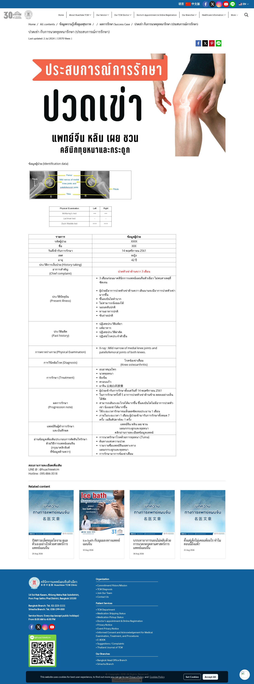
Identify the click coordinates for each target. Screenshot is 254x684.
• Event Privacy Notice (107, 628)
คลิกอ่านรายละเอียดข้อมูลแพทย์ (134, 432)
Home (61, 14)
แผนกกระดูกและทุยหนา (134, 428)
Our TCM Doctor (122, 14)
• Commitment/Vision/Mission (111, 585)
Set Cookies (192, 676)
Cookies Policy (157, 676)
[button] (246, 15)
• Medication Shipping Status (111, 613)
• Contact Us (102, 596)
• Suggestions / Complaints (110, 643)
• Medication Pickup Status (110, 617)
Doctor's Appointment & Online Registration (157, 14)
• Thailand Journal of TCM (109, 647)
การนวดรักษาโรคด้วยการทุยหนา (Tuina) (124, 437)
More (233, 14)
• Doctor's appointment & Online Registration (119, 620)
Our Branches (188, 14)
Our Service (101, 14)
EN (244, 4)
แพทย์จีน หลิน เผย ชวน (134, 424)
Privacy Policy (136, 676)
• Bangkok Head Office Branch (111, 660)
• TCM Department (105, 609)
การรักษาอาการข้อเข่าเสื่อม (116, 454)
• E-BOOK (100, 639)
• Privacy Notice (104, 624)
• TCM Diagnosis (104, 589)
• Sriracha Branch (105, 663)
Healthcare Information (213, 14)
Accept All (210, 676)
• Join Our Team (104, 592)
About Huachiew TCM (79, 14)
